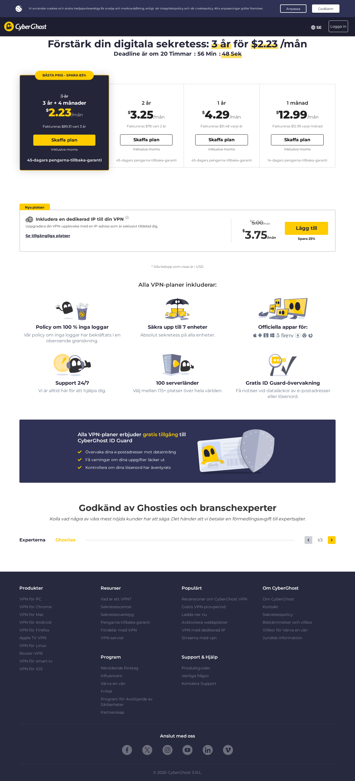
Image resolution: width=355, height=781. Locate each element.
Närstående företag (119, 668)
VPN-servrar (112, 637)
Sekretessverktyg (117, 614)
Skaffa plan (64, 140)
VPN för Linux (32, 645)
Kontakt (270, 606)
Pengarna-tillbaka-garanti (125, 622)
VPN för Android (35, 622)
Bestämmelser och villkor (288, 622)
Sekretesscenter (116, 606)
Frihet (106, 691)
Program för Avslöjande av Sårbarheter (127, 702)
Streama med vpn (199, 637)
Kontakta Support (199, 683)
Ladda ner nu (194, 614)
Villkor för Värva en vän (285, 630)
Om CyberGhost (278, 599)
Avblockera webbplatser (205, 622)
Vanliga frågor (195, 675)
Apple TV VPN (32, 637)
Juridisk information (282, 637)
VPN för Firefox (34, 630)
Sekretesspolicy (278, 614)
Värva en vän (113, 683)
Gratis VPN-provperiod (203, 606)
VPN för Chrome (35, 606)
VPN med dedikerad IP (203, 630)
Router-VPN (31, 653)
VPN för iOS (31, 668)
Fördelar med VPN (119, 630)
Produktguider (196, 668)
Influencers (111, 675)
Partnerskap (112, 712)
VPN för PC (30, 599)
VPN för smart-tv (36, 661)
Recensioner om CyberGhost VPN (214, 599)
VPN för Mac (31, 614)
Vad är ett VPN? (116, 599)
